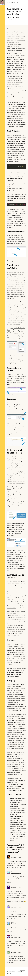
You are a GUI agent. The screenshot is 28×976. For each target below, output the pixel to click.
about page (22, 970)
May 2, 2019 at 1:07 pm (16, 873)
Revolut (9, 489)
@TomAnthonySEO (12, 784)
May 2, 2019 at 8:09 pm (16, 887)
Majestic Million (11, 608)
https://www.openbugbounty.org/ (16, 596)
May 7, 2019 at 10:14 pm (16, 937)
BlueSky (9, 973)
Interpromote (14, 951)
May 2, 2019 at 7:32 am (16, 857)
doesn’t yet (14, 630)
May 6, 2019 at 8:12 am (16, 923)
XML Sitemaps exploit (14, 710)
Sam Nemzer (11, 432)
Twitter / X (19, 971)
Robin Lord (15, 122)
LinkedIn (14, 971)
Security (9, 22)
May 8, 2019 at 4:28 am (16, 952)
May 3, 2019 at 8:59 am (16, 907)
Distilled (19, 790)
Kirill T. (12, 905)
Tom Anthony (11, 2)
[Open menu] (18, 3)
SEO (12, 22)
